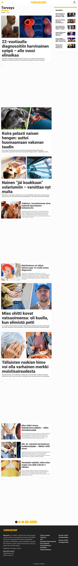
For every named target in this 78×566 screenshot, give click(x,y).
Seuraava (33, 522)
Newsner (3, 12)
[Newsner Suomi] (38, 2)
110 (27, 522)
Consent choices (39, 564)
